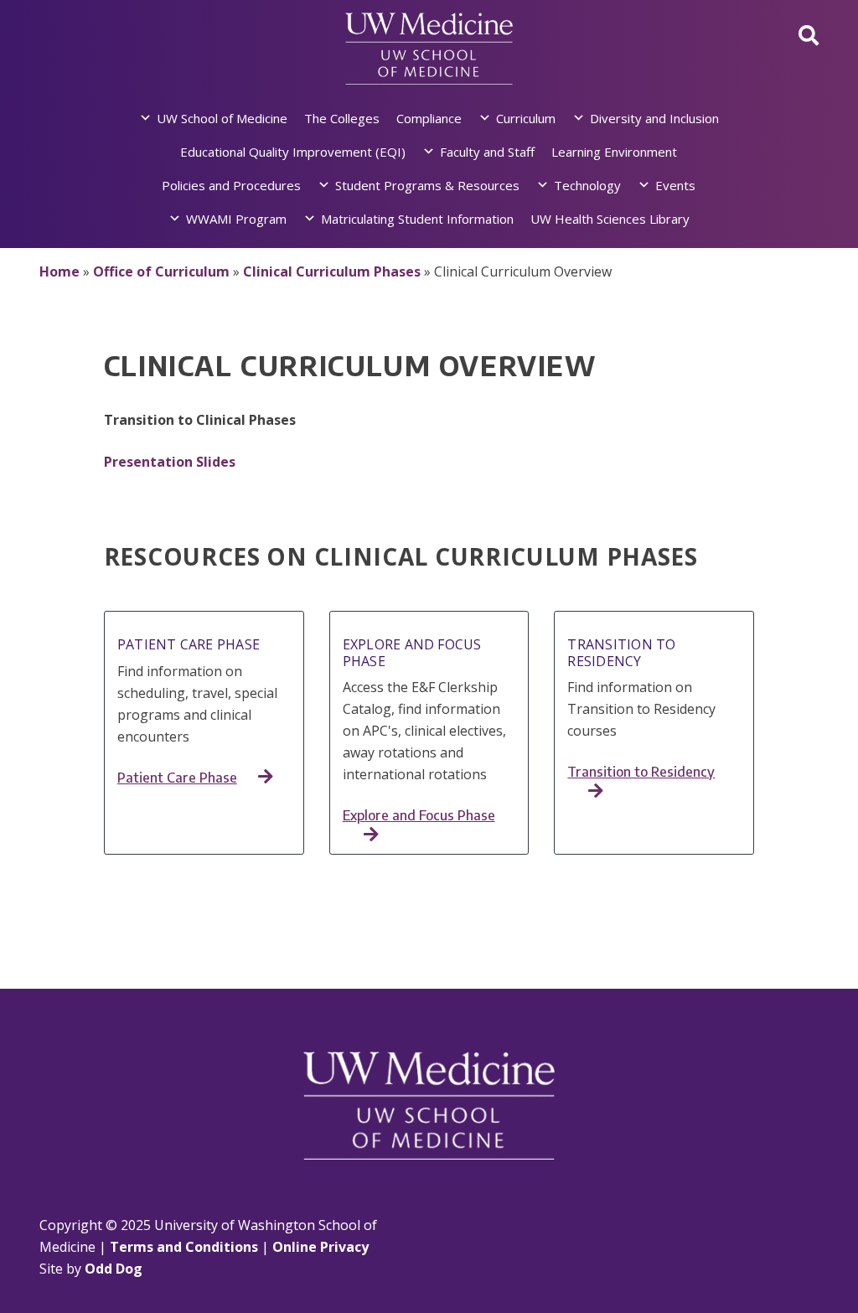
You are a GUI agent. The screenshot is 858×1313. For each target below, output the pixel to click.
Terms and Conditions (184, 1247)
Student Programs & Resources (427, 185)
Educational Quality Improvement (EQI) (293, 151)
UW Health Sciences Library (610, 218)
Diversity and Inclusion (654, 118)
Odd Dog (113, 1268)
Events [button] (675, 185)
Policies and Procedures (231, 185)
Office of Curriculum (161, 271)
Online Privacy (320, 1247)
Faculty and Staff (487, 151)
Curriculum (526, 118)
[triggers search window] (809, 35)
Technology (587, 185)
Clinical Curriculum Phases (332, 271)
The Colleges (342, 118)
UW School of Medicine (222, 118)
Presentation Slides (169, 461)
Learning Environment (614, 151)
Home (59, 271)
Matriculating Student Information (417, 218)
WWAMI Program (236, 218)
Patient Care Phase (177, 777)
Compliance (429, 118)
